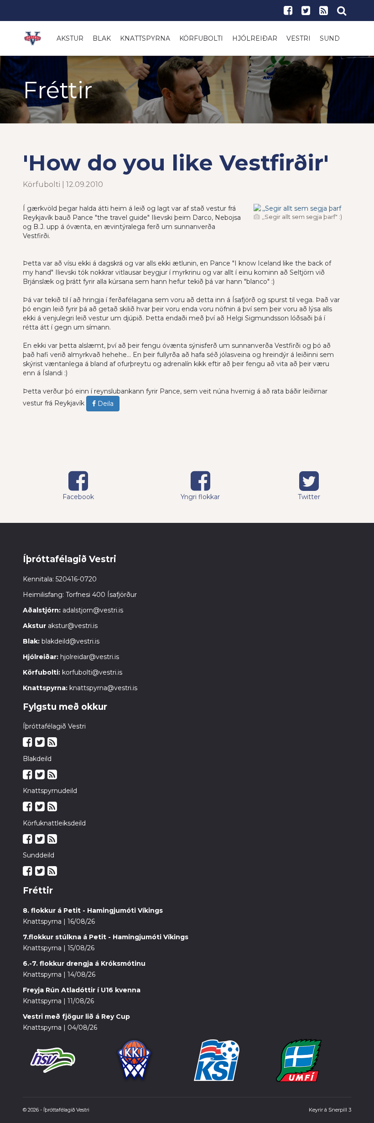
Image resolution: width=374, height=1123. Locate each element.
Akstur (70, 38)
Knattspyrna (145, 38)
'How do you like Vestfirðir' (176, 162)
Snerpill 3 (339, 1110)
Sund (330, 38)
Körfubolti (201, 38)
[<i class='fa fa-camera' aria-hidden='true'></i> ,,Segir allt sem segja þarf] (298, 208)
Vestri (298, 38)
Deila (105, 403)
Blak (102, 38)
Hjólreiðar (254, 38)
